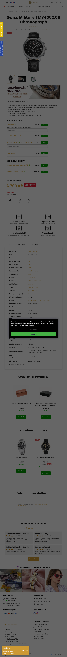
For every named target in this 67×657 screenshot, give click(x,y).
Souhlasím (33, 334)
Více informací (29, 325)
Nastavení (33, 329)
